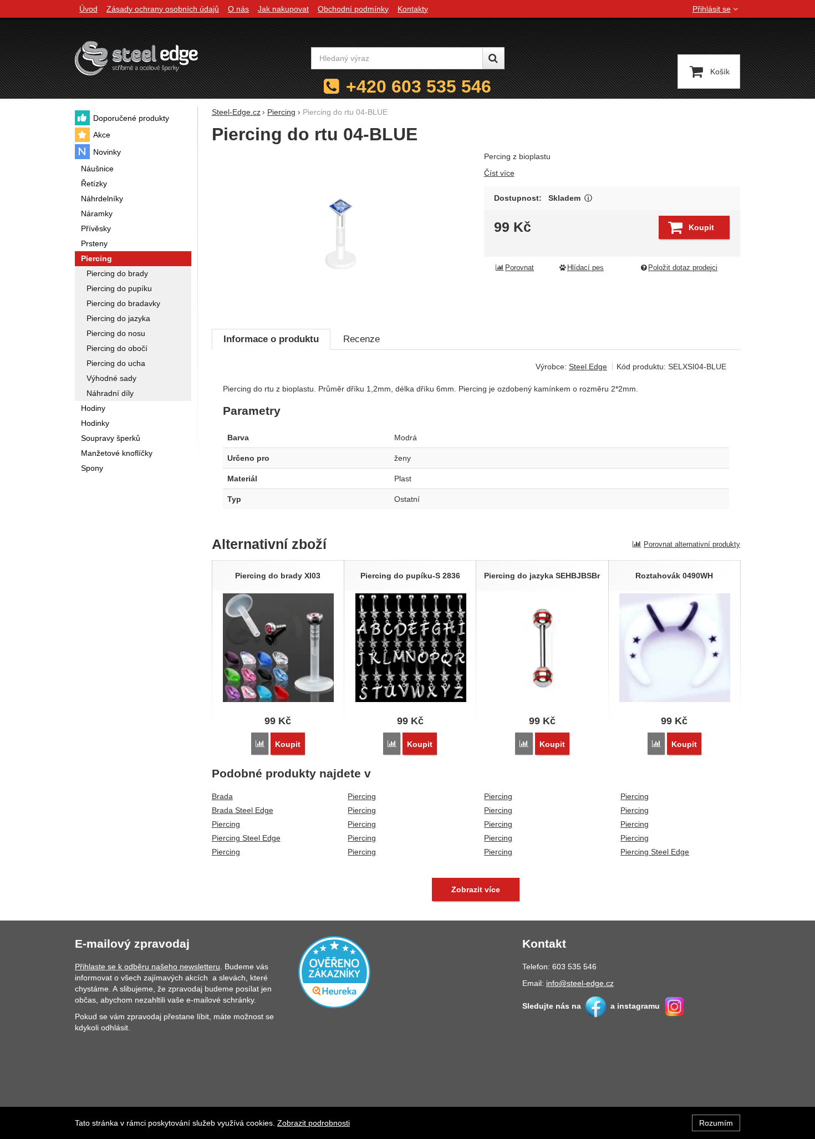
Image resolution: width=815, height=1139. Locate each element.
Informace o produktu (271, 339)
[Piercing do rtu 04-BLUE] (341, 234)
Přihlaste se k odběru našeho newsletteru (147, 966)
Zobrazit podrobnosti (313, 1122)
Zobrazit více (588, 198)
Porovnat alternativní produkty (692, 544)
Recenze (361, 339)
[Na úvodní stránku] (136, 58)
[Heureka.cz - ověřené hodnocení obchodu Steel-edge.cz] (334, 971)
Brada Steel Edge (242, 810)
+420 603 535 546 (418, 86)
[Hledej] (493, 58)
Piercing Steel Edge (246, 837)
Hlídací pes (585, 268)
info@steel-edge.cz (580, 983)
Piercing (226, 824)
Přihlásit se (711, 8)
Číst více (499, 173)
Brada (222, 796)
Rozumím (716, 1122)
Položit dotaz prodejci (682, 268)
